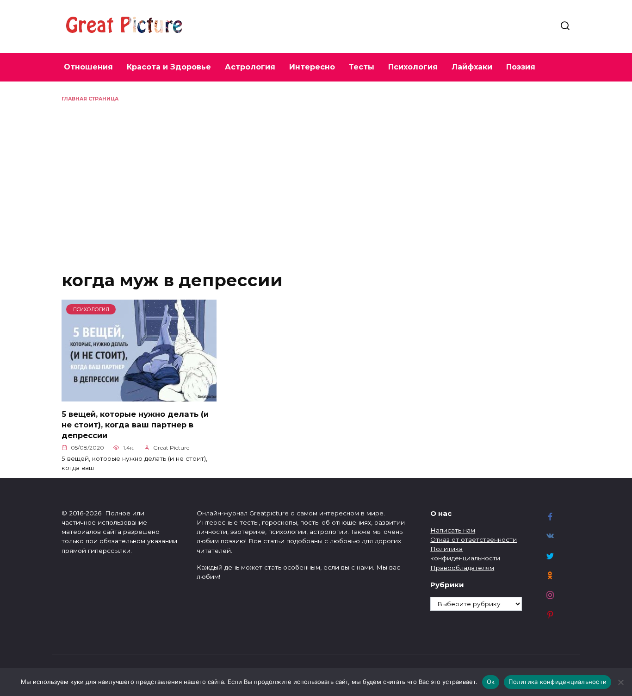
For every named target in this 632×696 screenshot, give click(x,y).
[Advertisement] (316, 172)
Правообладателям (462, 567)
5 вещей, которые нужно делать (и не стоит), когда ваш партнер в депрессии (135, 424)
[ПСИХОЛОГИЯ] (139, 396)
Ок (491, 681)
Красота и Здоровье (169, 67)
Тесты (361, 67)
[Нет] (620, 682)
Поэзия (520, 67)
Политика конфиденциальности (557, 681)
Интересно (312, 67)
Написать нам (452, 530)
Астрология (250, 67)
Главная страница (90, 99)
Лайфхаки (472, 67)
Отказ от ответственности (473, 539)
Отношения (88, 67)
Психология (413, 67)
